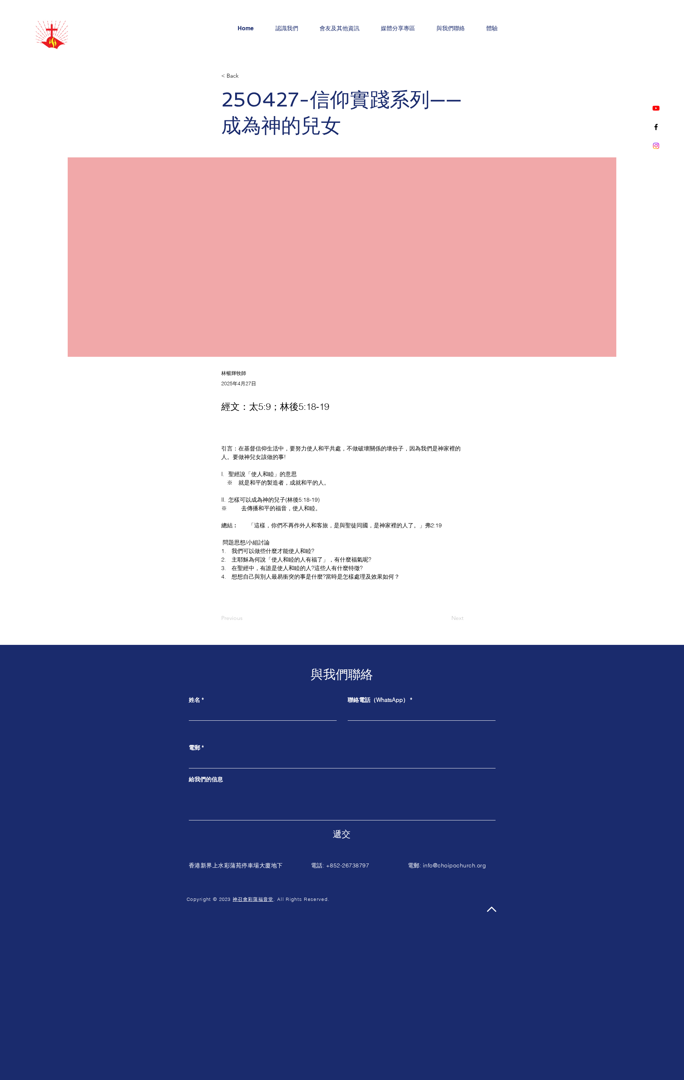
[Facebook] (656, 127)
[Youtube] (656, 108)
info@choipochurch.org (454, 865)
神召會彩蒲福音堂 (253, 899)
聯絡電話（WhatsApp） (378, 700)
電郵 (194, 747)
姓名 (194, 700)
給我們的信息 (206, 779)
